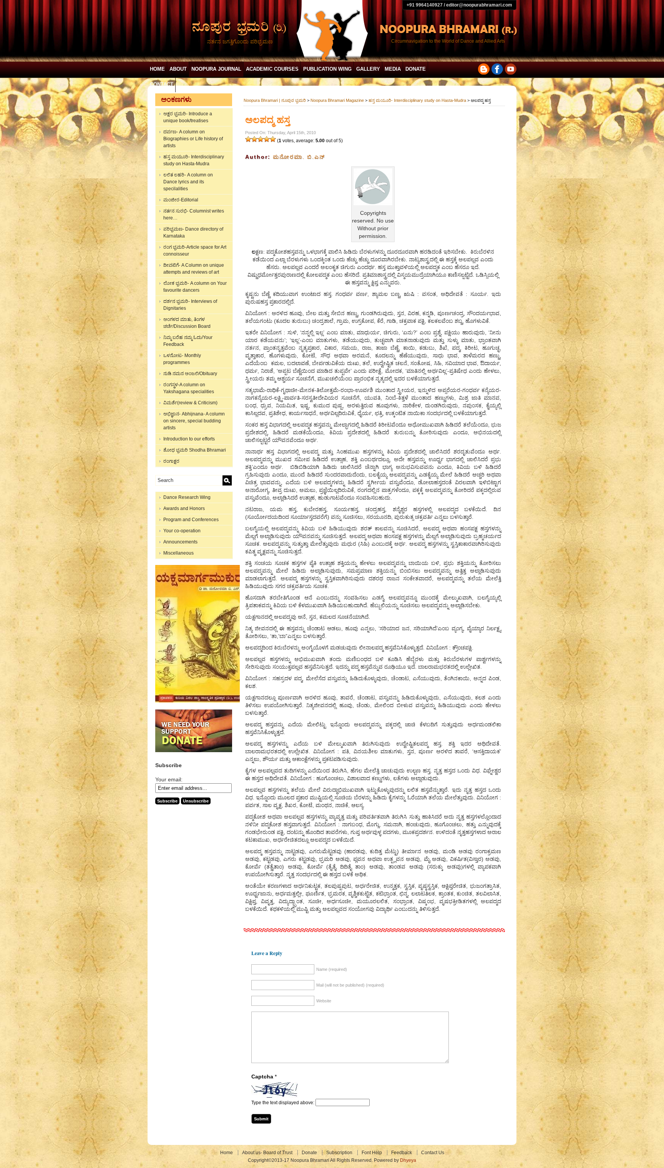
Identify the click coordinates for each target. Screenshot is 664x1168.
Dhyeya (408, 1160)
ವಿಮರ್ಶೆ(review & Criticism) (190, 402)
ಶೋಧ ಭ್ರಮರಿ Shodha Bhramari (194, 450)
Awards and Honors (184, 508)
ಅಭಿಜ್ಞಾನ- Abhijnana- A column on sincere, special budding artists (194, 420)
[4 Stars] (267, 139)
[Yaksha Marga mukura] (199, 701)
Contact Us (432, 1152)
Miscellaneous (178, 553)
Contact (161, 84)
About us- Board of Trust (267, 1152)
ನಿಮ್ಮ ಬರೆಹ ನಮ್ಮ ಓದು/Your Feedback (187, 341)
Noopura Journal (216, 69)
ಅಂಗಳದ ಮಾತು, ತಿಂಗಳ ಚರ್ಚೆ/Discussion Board (187, 323)
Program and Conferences (191, 519)
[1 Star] (248, 139)
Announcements (180, 542)
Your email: (169, 779)
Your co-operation (182, 530)
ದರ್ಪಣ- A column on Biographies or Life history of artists (193, 138)
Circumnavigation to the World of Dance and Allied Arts (448, 41)
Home (157, 69)
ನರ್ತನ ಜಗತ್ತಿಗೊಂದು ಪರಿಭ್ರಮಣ (240, 41)
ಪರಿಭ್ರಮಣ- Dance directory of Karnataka (193, 232)
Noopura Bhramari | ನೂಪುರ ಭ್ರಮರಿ (275, 100)
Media (393, 69)
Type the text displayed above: (282, 1102)
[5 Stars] (273, 139)
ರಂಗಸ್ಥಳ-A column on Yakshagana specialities (188, 388)
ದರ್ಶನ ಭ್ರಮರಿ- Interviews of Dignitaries (190, 305)
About (178, 69)
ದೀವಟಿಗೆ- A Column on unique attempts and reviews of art (193, 269)
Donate (415, 69)
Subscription (339, 1152)
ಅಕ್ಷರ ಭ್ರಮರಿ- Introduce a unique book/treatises (187, 117)
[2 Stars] (254, 139)
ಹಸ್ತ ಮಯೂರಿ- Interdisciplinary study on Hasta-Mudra (193, 160)
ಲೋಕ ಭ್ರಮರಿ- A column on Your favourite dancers (195, 287)
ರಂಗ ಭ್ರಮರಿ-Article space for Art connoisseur (194, 250)
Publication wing (327, 69)
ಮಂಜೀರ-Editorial (180, 200)
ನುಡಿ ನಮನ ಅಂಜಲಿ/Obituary (190, 373)
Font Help (372, 1152)
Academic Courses (272, 69)
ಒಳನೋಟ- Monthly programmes (182, 359)
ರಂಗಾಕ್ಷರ (171, 461)
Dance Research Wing (187, 497)
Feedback (401, 1152)
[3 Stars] (260, 139)
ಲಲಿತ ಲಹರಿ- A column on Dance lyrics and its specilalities (188, 181)
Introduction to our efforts (189, 439)
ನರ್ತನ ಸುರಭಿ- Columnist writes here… (193, 214)
